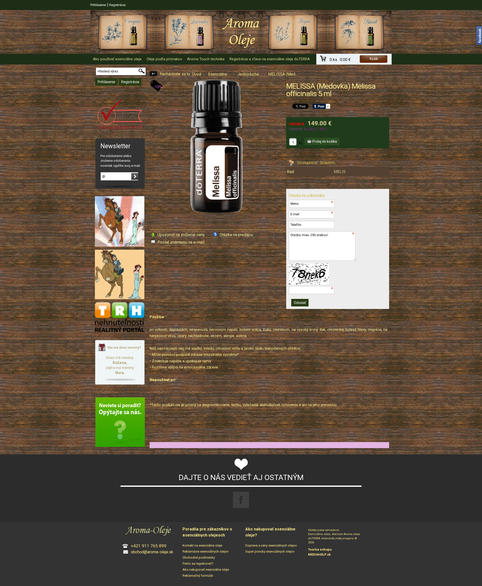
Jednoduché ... (249, 74)
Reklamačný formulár (198, 575)
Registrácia (117, 5)
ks (300, 143)
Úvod (196, 74)
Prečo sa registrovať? (198, 563)
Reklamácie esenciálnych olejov (205, 551)
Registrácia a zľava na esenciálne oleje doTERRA (269, 59)
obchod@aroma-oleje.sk (152, 552)
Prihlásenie (98, 5)
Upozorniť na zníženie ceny (181, 234)
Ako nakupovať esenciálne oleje (206, 569)
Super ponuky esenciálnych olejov (269, 551)
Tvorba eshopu (320, 549)
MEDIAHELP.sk (319, 554)
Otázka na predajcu (236, 234)
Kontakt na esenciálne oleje (202, 545)
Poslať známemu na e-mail (180, 242)
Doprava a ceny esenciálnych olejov (271, 545)
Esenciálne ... (219, 74)
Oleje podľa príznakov (164, 59)
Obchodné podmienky (199, 557)
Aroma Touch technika (205, 59)
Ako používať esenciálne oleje (117, 59)
